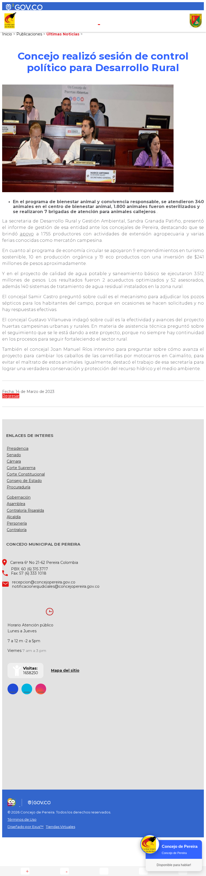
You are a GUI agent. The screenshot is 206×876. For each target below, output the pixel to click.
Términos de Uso (22, 819)
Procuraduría (18, 487)
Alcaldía (14, 516)
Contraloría (17, 529)
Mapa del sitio (65, 670)
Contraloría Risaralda (25, 510)
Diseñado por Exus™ (25, 826)
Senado (14, 454)
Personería (17, 523)
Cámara (14, 461)
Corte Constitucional (26, 474)
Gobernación (19, 497)
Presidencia (17, 448)
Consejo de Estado (24, 480)
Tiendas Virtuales (60, 826)
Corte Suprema (21, 467)
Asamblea (16, 503)
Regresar (10, 395)
